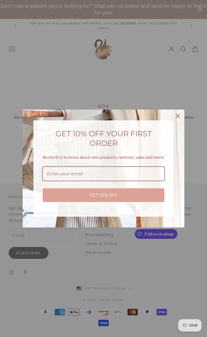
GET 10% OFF (104, 195)
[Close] (177, 116)
